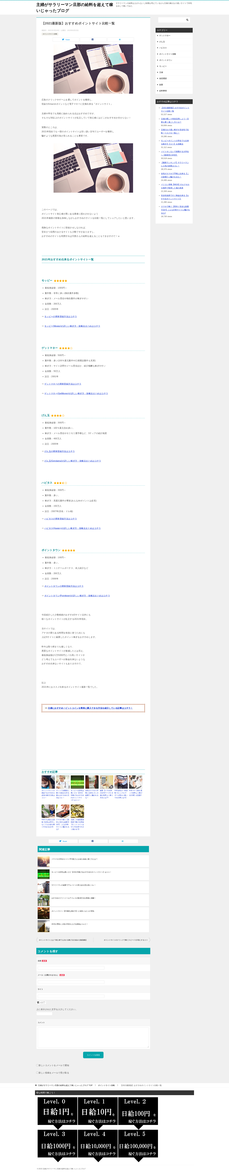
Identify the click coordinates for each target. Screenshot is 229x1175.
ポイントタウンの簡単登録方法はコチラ (63, 586)
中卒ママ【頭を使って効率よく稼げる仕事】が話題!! (135, 793)
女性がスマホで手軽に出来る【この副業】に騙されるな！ (91, 794)
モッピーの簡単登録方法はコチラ (60, 316)
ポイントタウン (165, 60)
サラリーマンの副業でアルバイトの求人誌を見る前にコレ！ (74, 885)
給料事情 (163, 91)
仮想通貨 (163, 78)
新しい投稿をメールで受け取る (54, 1073)
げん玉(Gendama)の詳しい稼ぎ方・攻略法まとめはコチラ (72, 461)
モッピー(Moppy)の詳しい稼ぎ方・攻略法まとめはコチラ (72, 326)
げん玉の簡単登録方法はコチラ (59, 451)
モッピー (163, 66)
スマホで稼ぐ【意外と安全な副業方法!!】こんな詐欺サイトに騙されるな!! (62, 824)
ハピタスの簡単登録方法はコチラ (60, 519)
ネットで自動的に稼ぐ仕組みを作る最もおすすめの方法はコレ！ (62, 794)
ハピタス (163, 48)
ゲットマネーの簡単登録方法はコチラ (62, 384)
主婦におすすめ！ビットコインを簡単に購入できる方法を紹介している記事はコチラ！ (90, 708)
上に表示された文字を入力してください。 (57, 1009)
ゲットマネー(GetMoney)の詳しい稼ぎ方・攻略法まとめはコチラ (76, 393)
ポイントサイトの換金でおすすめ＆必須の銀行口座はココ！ (48, 794)
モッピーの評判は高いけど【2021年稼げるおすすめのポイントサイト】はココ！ (77, 795)
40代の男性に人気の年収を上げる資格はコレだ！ (70, 924)
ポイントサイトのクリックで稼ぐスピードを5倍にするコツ (126, 940)
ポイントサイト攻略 (50, 34)
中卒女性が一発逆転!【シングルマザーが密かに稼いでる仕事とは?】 (121, 794)
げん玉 (162, 42)
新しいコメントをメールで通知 (54, 1065)
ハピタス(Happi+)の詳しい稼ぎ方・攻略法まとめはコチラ (72, 528)
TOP (65, 1085)
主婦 (161, 72)
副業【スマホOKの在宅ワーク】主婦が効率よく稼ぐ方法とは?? (106, 794)
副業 (161, 85)
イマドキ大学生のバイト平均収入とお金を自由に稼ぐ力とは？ (75, 859)
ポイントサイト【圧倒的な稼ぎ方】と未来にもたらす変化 (73, 911)
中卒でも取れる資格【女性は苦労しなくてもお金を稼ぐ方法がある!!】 (48, 823)
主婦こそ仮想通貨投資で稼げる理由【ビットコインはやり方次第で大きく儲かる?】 (77, 824)
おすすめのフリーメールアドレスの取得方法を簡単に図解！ (74, 898)
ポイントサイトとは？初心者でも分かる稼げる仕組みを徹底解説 (63, 940)
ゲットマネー (164, 35)
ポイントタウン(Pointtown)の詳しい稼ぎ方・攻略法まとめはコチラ (77, 596)
